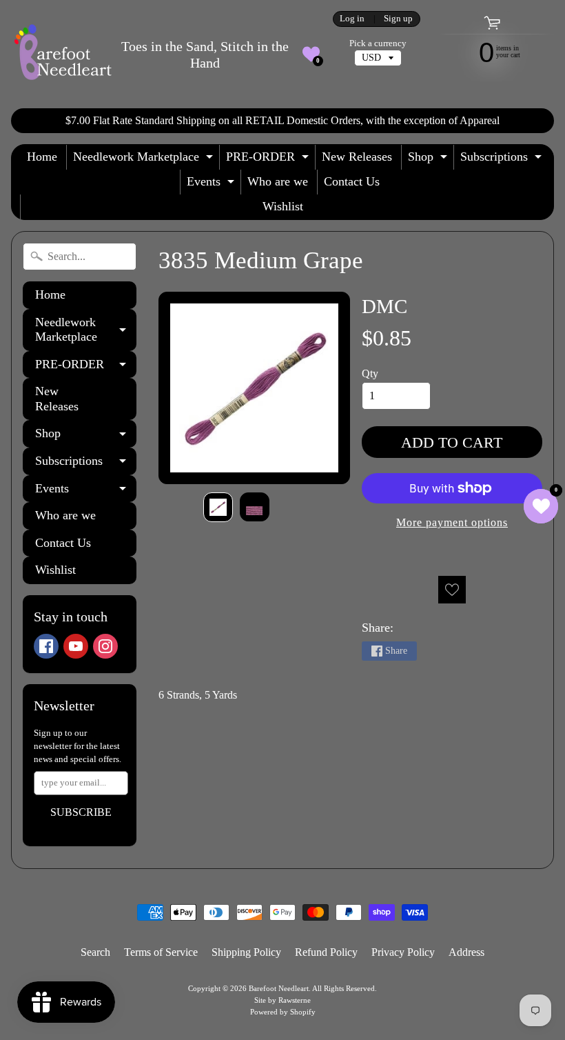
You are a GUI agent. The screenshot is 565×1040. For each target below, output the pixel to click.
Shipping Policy (246, 952)
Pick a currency (378, 43)
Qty (370, 373)
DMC (384, 306)
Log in (352, 18)
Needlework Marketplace (144, 160)
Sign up (398, 18)
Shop (429, 160)
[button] (311, 54)
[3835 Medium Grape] (218, 507)
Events (212, 184)
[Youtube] (75, 646)
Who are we (277, 181)
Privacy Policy (403, 952)
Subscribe (81, 812)
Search (95, 952)
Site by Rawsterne (282, 1000)
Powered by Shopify (283, 1012)
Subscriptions (502, 160)
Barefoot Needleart (279, 988)
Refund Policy (326, 952)
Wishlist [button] (283, 206)
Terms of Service (161, 952)
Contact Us (352, 181)
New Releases (357, 156)
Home (42, 156)
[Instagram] (105, 646)
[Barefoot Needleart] (62, 54)
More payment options (452, 522)
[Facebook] (46, 646)
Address (466, 952)
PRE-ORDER (269, 160)
